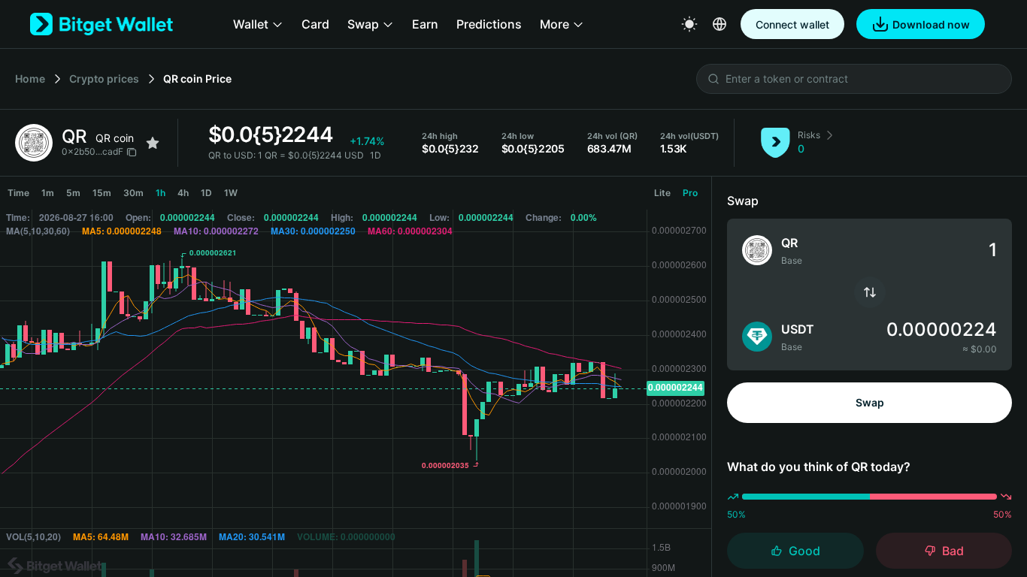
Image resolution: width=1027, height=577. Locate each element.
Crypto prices (104, 78)
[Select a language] (719, 24)
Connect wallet (792, 24)
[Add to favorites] (152, 143)
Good (804, 550)
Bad (953, 550)
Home (30, 78)
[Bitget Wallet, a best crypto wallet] (101, 24)
